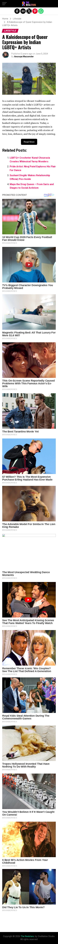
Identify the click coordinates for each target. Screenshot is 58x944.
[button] (4, 3)
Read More (29, 142)
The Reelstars (27, 936)
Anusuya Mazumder (24, 56)
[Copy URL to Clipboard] (17, 11)
